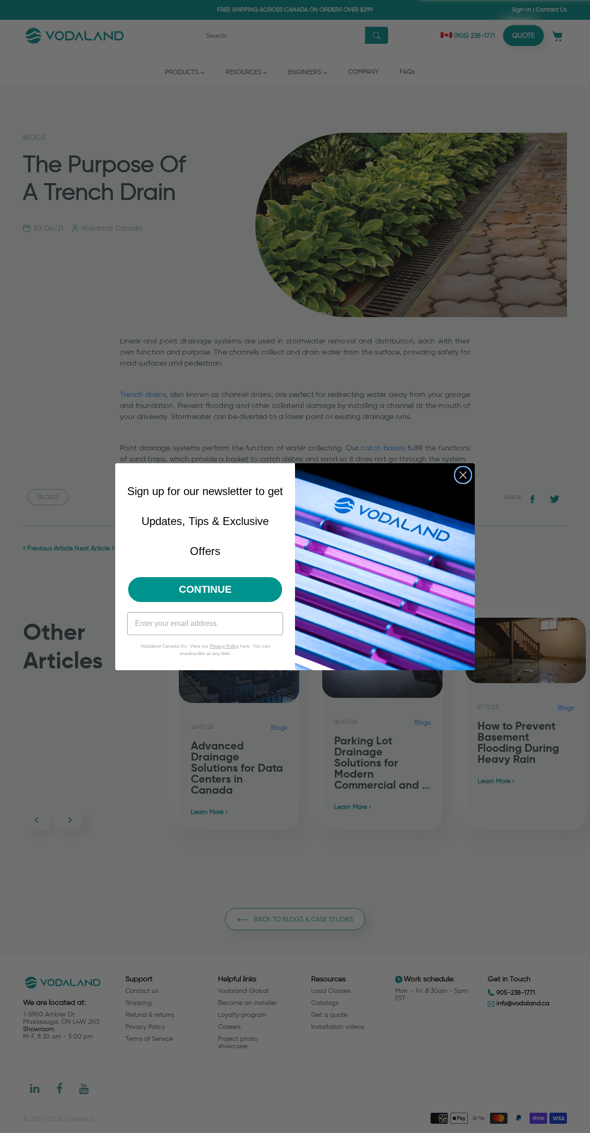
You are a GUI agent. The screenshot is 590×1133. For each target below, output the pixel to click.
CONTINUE (205, 589)
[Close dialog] (463, 475)
